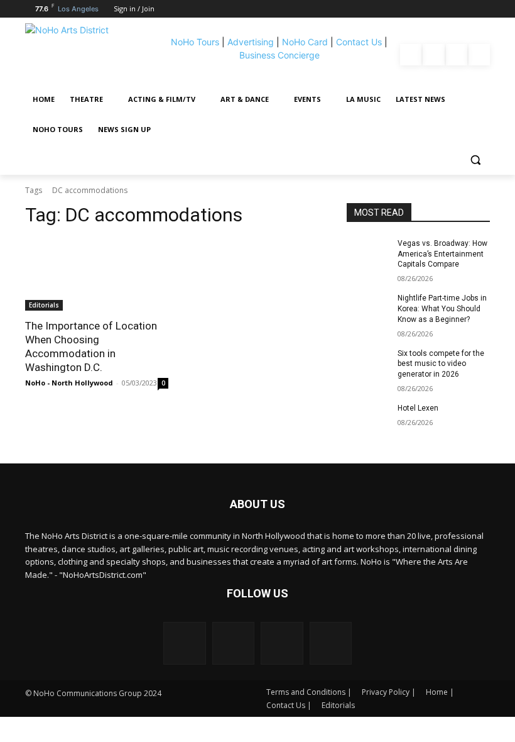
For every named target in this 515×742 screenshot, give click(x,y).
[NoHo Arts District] (93, 54)
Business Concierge (279, 55)
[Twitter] (479, 54)
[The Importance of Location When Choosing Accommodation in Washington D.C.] (96, 275)
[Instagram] (433, 54)
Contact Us (359, 41)
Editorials (44, 305)
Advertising (250, 41)
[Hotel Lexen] (368, 418)
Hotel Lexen (418, 408)
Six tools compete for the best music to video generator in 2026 (441, 364)
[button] (475, 160)
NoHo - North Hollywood (69, 382)
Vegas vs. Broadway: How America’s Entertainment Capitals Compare (442, 254)
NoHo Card (305, 41)
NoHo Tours (195, 41)
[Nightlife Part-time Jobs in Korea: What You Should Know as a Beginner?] (368, 308)
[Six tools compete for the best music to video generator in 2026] (368, 363)
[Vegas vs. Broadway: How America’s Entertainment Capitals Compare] (368, 253)
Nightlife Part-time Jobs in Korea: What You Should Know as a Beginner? (442, 309)
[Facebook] (410, 54)
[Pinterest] (456, 54)
